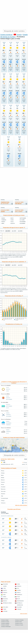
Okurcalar (3, 491)
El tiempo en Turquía (5, 621)
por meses (19, 203)
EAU (18, 588)
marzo (3, 221)
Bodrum (3, 479)
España (19, 590)
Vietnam (5, 611)
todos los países (23, 613)
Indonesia (19, 594)
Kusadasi (3, 486)
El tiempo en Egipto (5, 620)
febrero (4, 219)
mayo (12, 218)
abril (3, 223)
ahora (5, 211)
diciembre (22, 223)
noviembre (23, 221)
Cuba (4, 588)
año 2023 (20, 265)
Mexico (5, 600)
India (4, 594)
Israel (4, 596)
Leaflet (22, 451)
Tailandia (19, 607)
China (18, 584)
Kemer (2, 484)
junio (12, 219)
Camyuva (3, 502)
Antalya (2, 473)
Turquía (19, 34)
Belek (2, 475)
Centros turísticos (6, 34)
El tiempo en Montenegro (6, 626)
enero (3, 218)
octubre (22, 219)
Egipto (5, 590)
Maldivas (5, 598)
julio (12, 221)
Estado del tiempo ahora (8, 459)
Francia (5, 592)
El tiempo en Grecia (19, 623)
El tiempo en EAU (18, 621)
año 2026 (8, 231)
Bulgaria (5, 584)
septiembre (23, 218)
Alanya (2, 470)
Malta (18, 598)
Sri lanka (5, 607)
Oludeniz (3, 493)
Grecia (18, 592)
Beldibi (2, 477)
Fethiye (2, 500)
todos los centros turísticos (21, 505)
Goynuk (3, 482)
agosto (13, 223)
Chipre (5, 586)
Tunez (4, 609)
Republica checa (7, 603)
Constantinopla (4, 498)
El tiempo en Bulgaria (5, 623)
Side (2, 496)
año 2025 (14, 231)
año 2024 (20, 231)
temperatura (5, 203)
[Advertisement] (14, 15)
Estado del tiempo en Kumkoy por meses (13, 215)
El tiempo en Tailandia (19, 620)
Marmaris (3, 489)
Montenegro (20, 600)
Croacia (19, 586)
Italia (18, 596)
